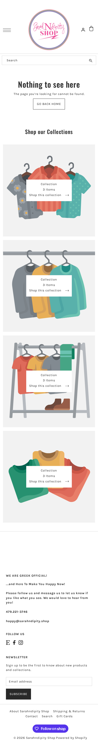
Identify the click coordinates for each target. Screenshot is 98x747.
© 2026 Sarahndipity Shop (34, 738)
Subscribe (18, 694)
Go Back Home (49, 104)
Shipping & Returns (69, 711)
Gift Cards (65, 716)
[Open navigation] (8, 30)
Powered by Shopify (71, 738)
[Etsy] (8, 642)
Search (47, 716)
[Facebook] (14, 642)
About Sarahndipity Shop (29, 711)
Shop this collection (45, 194)
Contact (32, 716)
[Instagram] (20, 642)
